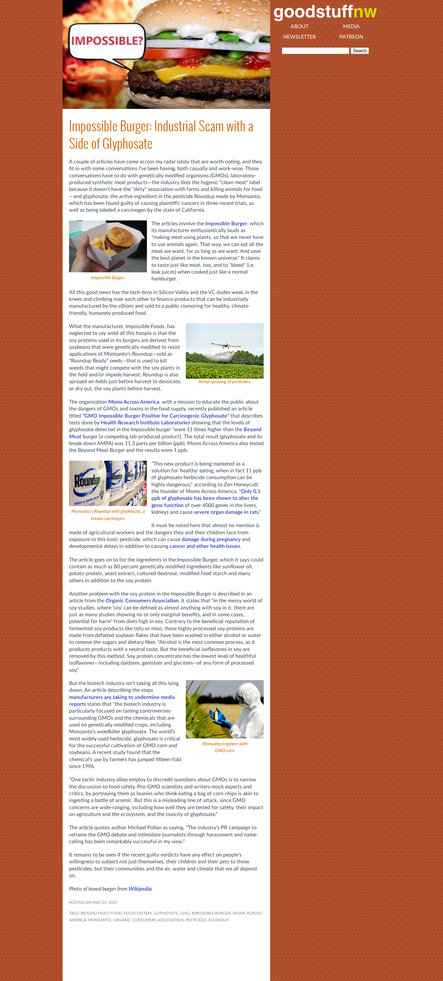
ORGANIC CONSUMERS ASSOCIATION (148, 920)
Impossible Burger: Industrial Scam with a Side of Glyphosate (161, 134)
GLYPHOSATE (165, 913)
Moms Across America (133, 402)
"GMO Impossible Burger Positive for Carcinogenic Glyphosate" (155, 416)
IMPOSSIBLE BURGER (211, 913)
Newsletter (299, 37)
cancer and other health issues (205, 546)
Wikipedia (140, 889)
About (299, 26)
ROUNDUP (218, 920)
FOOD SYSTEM (137, 913)
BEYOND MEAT (94, 913)
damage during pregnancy (211, 539)
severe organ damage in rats (226, 512)
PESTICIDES (196, 920)
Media (351, 26)
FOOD (116, 913)
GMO (185, 913)
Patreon (351, 37)
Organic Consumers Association (142, 600)
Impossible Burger (226, 223)
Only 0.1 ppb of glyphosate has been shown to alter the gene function (205, 498)
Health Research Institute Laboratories (145, 422)
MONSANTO (99, 920)
